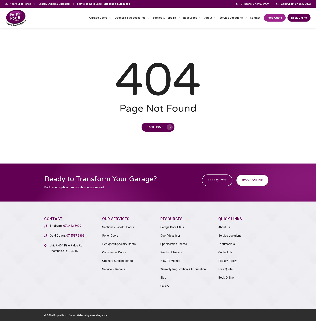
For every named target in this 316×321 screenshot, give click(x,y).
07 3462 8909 (255, 3)
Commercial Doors (114, 252)
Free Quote (225, 269)
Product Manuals (171, 252)
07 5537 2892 (296, 3)
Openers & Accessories (117, 261)
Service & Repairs (113, 269)
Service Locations (229, 235)
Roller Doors (110, 235)
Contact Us (225, 252)
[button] (217, 180)
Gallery (164, 286)
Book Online (226, 277)
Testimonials (226, 244)
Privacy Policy (227, 261)
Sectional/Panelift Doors (118, 227)
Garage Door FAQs (172, 227)
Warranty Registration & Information (183, 269)
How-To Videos (170, 261)
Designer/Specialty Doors (119, 244)
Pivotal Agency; (99, 315)
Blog (163, 277)
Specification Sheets (173, 244)
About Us (224, 227)
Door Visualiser (170, 235)
